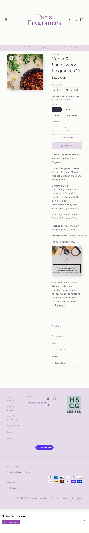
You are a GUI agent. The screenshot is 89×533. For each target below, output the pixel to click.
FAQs (10, 432)
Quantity (56, 122)
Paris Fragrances (30, 498)
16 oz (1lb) (71, 115)
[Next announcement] (83, 47)
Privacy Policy (10, 408)
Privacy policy (76, 498)
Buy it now (67, 145)
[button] (6, 19)
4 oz (57, 115)
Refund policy (62, 498)
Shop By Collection (12, 418)
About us (11, 438)
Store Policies (11, 399)
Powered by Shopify (45, 498)
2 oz (68, 109)
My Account (13, 425)
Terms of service (75, 501)
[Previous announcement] (5, 47)
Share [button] (58, 326)
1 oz (57, 109)
